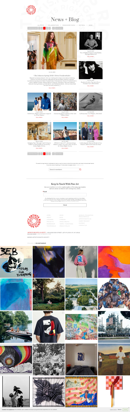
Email (45, 191)
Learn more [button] (113, 409)
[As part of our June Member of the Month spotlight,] (49, 392)
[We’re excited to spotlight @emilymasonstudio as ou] (16, 294)
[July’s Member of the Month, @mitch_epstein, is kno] (16, 327)
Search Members (49, 3)
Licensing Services (51, 9)
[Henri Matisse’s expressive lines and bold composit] (81, 262)
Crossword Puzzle (68, 25)
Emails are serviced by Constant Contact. (70, 201)
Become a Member (80, 3)
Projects (78, 9)
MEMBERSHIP (51, 224)
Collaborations (53, 25)
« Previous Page (32, 28)
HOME (49, 215)
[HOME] (31, 9)
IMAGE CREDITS (64, 221)
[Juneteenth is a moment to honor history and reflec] (81, 392)
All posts (41, 25)
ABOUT (49, 217)
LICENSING (50, 219)
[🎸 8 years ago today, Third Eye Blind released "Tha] (16, 262)
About (95, 9)
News (87, 9)
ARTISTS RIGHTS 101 (85, 219)
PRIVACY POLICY (65, 226)
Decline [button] (119, 409)
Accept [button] (125, 409)
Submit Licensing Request (65, 3)
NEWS (61, 215)
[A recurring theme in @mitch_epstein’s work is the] (81, 294)
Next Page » (59, 28)
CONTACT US (83, 225)
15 (53, 28)
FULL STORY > (52, 88)
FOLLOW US (31, 243)
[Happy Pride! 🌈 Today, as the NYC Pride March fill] (49, 359)
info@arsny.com (79, 165)
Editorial (82, 25)
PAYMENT (82, 223)
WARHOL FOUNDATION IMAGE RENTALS (86, 215)
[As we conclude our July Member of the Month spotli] (49, 294)
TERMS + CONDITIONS (66, 224)
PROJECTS (50, 221)
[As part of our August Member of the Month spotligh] (49, 262)
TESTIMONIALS (51, 226)
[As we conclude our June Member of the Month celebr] (16, 359)
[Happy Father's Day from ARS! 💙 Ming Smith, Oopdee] (16, 392)
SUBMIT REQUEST (84, 221)
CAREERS (63, 219)
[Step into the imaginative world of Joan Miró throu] (49, 327)
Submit (65, 205)
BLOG (61, 217)
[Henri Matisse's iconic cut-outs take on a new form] (81, 359)
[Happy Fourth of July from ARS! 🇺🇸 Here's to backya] (81, 327)
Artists (67, 9)
